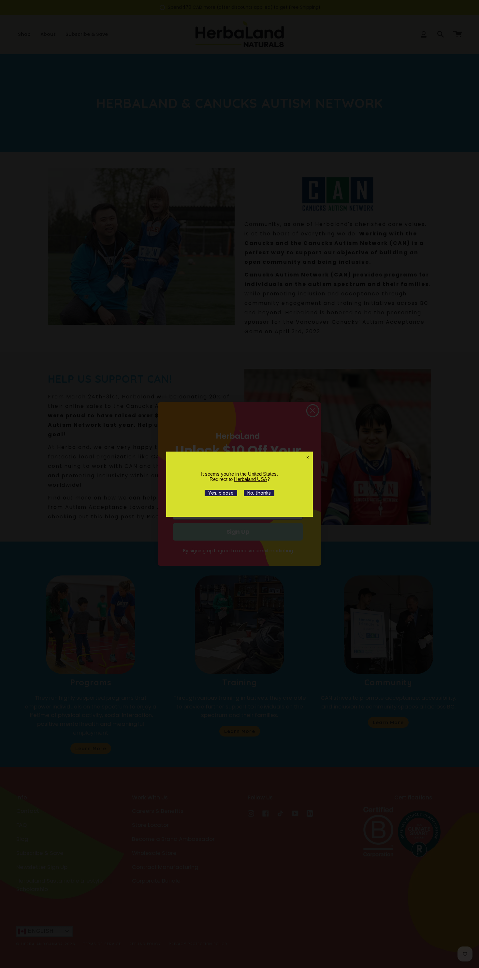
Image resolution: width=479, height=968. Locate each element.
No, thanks (259, 493)
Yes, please (221, 493)
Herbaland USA (250, 479)
